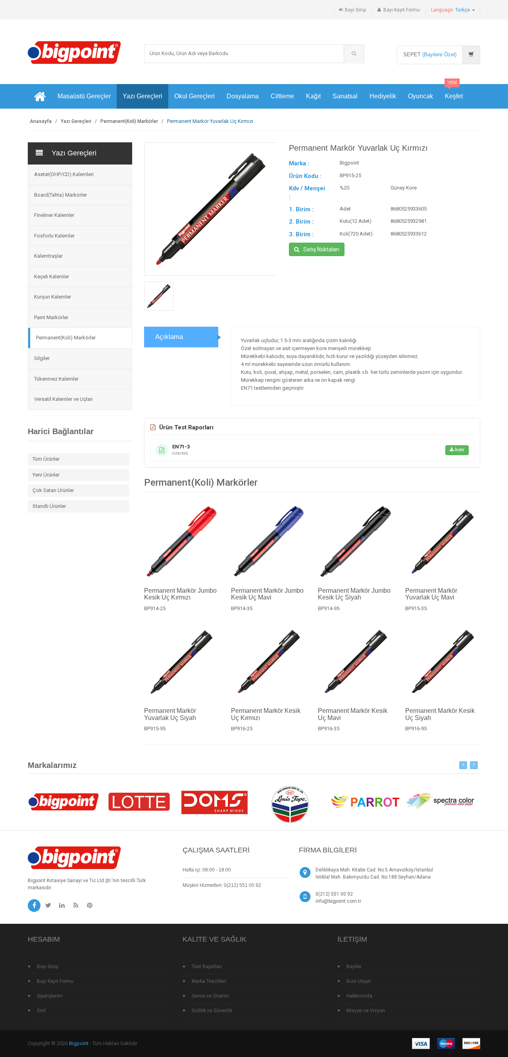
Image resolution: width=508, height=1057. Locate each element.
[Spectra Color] (440, 801)
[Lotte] (139, 801)
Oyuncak (420, 96)
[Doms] (214, 801)
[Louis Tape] (289, 805)
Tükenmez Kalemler (56, 379)
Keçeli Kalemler (51, 277)
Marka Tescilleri (209, 981)
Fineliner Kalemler (54, 215)
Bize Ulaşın (358, 981)
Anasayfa (41, 121)
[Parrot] (365, 801)
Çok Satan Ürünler (53, 490)
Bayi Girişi (355, 10)
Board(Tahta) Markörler (60, 195)
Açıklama (169, 337)
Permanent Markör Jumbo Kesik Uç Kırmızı (180, 594)
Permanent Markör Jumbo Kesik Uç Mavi (267, 594)
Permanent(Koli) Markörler (129, 121)
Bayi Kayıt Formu (401, 10)
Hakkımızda (359, 996)
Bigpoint (79, 1043)
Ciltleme (282, 96)
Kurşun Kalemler (52, 297)
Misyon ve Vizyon (365, 1010)
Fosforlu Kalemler (54, 236)
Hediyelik (382, 96)
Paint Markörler (51, 317)
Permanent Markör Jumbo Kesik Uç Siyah (354, 594)
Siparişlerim (49, 996)
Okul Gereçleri (194, 96)
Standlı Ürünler (49, 506)
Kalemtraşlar (48, 256)
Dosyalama (243, 96)
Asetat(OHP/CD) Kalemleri (64, 174)
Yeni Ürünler (46, 475)
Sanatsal (345, 96)
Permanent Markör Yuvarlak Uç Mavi (431, 594)
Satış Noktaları (321, 249)
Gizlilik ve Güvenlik (212, 1010)
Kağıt (313, 96)
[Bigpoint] (74, 52)
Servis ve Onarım (210, 996)
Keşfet (454, 92)
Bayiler (354, 966)
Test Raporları (207, 966)
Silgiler (42, 358)
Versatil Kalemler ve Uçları (63, 399)
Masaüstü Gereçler (84, 96)
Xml (41, 1010)
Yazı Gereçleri (142, 96)
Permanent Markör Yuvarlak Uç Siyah (170, 714)
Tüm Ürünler (46, 459)
